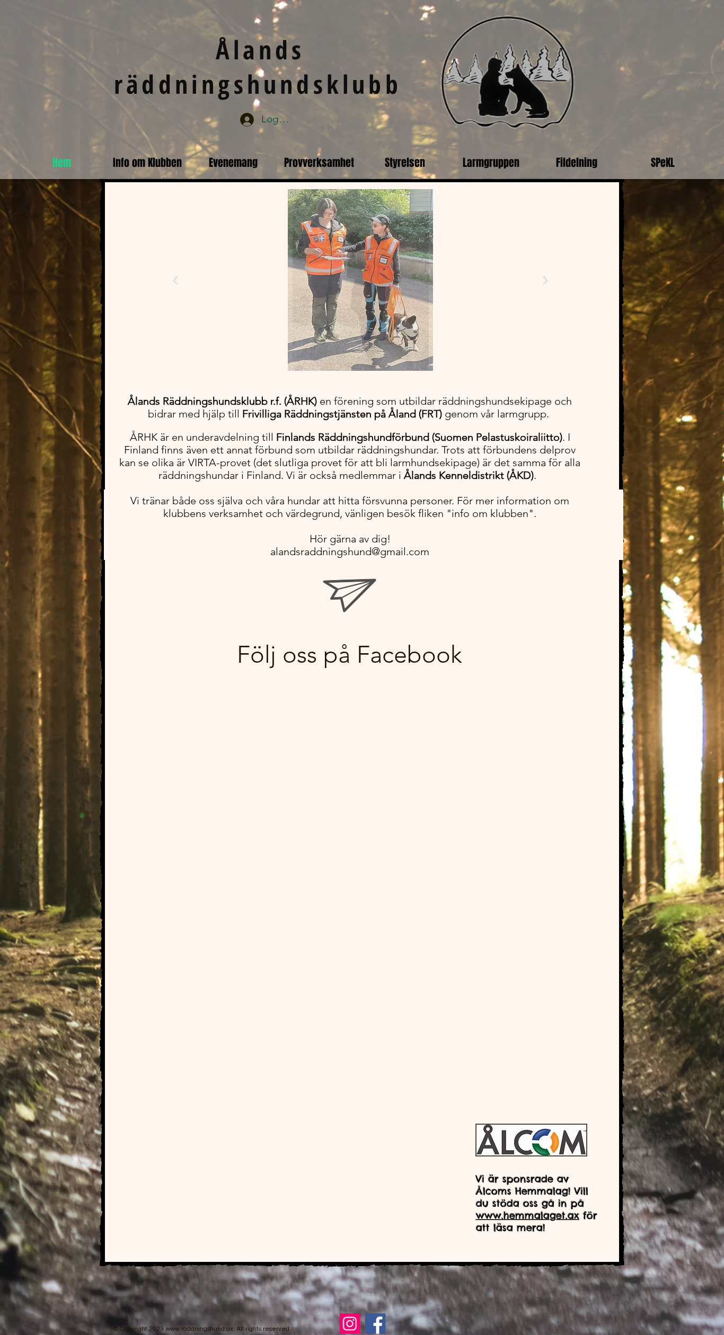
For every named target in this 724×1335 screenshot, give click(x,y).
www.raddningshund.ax (199, 1328)
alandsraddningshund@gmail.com (349, 551)
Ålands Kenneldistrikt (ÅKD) (469, 475)
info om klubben (490, 513)
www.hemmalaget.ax (527, 1215)
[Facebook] (375, 1323)
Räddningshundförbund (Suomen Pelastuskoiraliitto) (440, 437)
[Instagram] (350, 1323)
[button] (360, 280)
